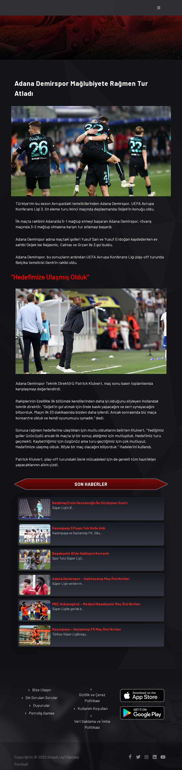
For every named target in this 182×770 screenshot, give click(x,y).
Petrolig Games (41, 713)
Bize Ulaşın (41, 689)
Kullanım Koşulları (93, 708)
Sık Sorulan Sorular (42, 697)
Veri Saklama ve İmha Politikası (92, 724)
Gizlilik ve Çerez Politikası (92, 697)
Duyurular (41, 705)
